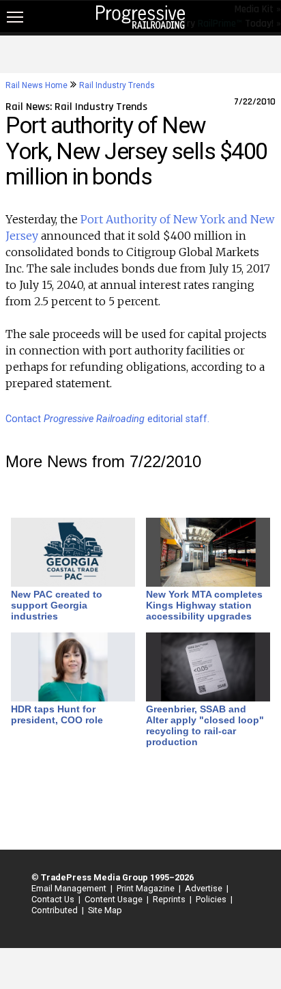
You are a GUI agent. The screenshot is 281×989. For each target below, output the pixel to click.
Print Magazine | (147, 888)
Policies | (212, 899)
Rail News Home (36, 85)
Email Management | (70, 888)
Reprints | (170, 899)
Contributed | (55, 910)
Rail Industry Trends (117, 85)
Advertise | (204, 888)
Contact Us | (53, 899)
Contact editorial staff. (107, 419)
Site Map (105, 910)
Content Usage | (114, 899)
